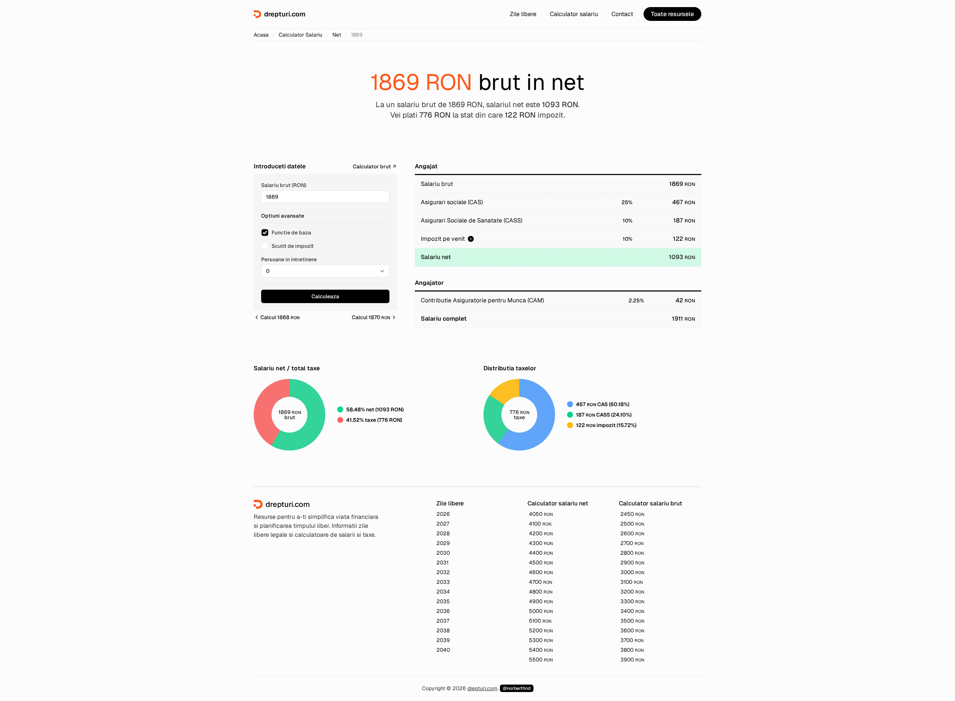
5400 (541, 650)
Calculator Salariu (300, 34)
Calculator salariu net (557, 503)
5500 (541, 659)
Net (336, 34)
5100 (540, 620)
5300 (541, 640)
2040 (443, 650)
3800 (632, 650)
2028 (443, 533)
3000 (632, 572)
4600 (541, 572)
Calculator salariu (574, 14)
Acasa (261, 34)
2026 (443, 514)
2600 (632, 533)
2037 (442, 620)
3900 (632, 659)
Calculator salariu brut (650, 503)
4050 (541, 514)
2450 (632, 514)
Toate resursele (672, 14)
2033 (443, 582)
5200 (541, 630)
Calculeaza (325, 296)
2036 (443, 611)
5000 (541, 611)
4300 (541, 543)
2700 (632, 543)
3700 (632, 640)
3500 (632, 620)
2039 (443, 640)
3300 (632, 601)
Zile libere (523, 14)
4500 (541, 562)
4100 (540, 523)
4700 (540, 582)
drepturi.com (482, 688)
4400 (541, 552)
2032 (443, 572)
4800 (540, 591)
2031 (442, 562)
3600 (632, 630)
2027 (442, 523)
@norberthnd (516, 688)
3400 (632, 611)
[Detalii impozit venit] (471, 239)
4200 (541, 533)
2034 (443, 591)
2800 (632, 552)
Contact (622, 14)
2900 (632, 562)
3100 (631, 582)
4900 (541, 601)
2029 (443, 543)
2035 (443, 601)
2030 (443, 552)
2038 (443, 630)
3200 (632, 591)
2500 (632, 523)
